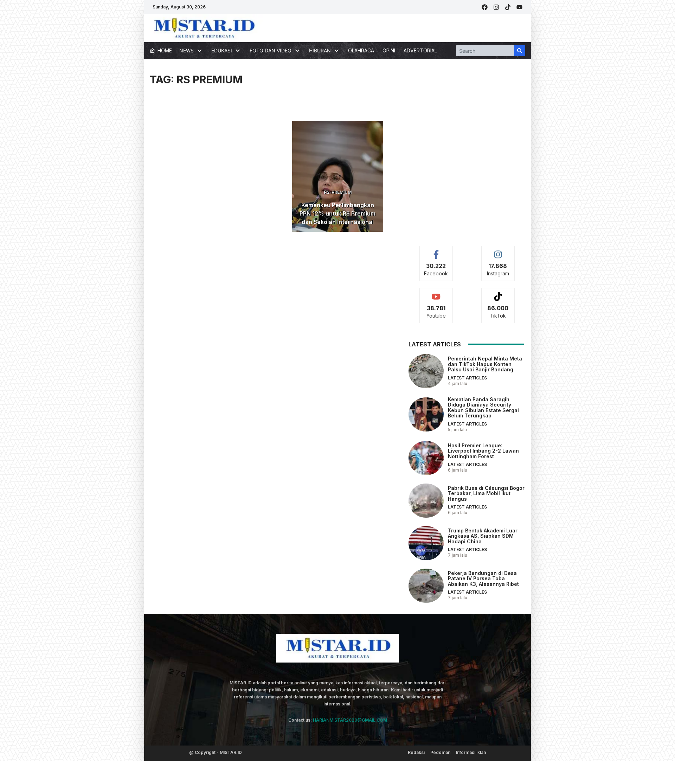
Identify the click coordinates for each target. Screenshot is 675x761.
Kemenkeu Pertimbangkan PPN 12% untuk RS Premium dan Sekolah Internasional (337, 213)
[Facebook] (485, 7)
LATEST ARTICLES (467, 377)
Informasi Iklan (471, 752)
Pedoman (440, 752)
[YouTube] (519, 7)
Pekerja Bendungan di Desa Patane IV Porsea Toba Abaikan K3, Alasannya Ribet (483, 578)
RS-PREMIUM (338, 192)
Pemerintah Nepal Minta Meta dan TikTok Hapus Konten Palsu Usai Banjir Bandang (485, 364)
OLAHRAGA (361, 50)
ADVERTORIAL (420, 50)
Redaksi (416, 752)
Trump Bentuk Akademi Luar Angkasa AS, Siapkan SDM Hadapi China (483, 535)
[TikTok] (508, 7)
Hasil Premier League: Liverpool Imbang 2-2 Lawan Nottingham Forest (483, 450)
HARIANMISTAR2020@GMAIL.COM (350, 720)
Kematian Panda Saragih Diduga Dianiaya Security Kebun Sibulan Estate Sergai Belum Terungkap (483, 407)
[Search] (519, 50)
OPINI (388, 50)
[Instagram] (496, 7)
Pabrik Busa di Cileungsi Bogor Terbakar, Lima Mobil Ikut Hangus (486, 493)
